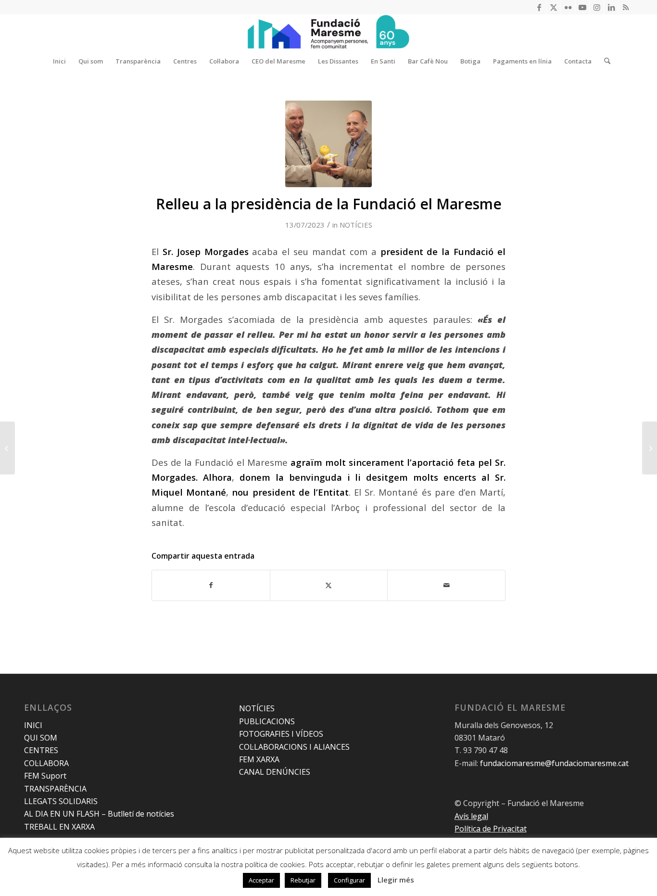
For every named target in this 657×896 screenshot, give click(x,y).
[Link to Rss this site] (626, 7)
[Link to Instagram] (597, 7)
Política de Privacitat (491, 828)
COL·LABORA (46, 763)
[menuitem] (59, 61)
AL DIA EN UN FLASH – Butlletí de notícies (99, 813)
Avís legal (471, 816)
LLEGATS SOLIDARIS (61, 801)
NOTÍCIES (356, 225)
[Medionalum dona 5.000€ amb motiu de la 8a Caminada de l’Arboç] (649, 448)
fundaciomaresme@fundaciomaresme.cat (554, 763)
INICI (33, 725)
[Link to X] (553, 7)
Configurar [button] (349, 880)
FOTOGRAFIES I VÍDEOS (281, 734)
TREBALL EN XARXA (59, 826)
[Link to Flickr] (568, 7)
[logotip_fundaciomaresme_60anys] (328, 32)
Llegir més (396, 879)
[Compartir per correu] (446, 585)
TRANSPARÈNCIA (55, 788)
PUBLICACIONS (267, 721)
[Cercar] (604, 61)
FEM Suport (45, 775)
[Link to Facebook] (539, 7)
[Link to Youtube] (582, 7)
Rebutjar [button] (303, 880)
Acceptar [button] (261, 880)
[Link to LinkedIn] (611, 7)
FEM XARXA (259, 759)
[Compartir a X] (329, 585)
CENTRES (41, 750)
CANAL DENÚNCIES (274, 772)
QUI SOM (40, 737)
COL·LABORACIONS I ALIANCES (294, 747)
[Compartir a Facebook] (211, 585)
